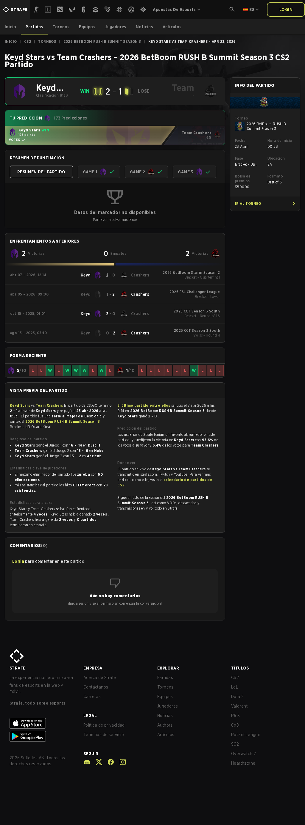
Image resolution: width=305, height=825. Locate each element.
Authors (165, 725)
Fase (239, 158)
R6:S (235, 715)
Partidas (165, 677)
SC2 (235, 744)
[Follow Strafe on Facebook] (108, 762)
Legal (90, 715)
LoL (234, 687)
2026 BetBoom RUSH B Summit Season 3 (102, 41)
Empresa (92, 668)
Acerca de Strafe (99, 677)
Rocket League (245, 734)
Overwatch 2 (243, 753)
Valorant (239, 706)
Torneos (47, 41)
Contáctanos (95, 687)
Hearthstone (243, 763)
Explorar (168, 668)
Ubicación (276, 158)
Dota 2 (237, 696)
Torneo (241, 118)
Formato (275, 176)
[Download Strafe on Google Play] (42, 736)
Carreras (92, 696)
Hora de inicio (279, 140)
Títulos (240, 668)
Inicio (11, 41)
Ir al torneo (248, 203)
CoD (235, 725)
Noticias (165, 715)
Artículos (166, 734)
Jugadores (167, 706)
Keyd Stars (20, 405)
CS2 (27, 41)
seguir (90, 753)
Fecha (240, 140)
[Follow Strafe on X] (96, 762)
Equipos (165, 696)
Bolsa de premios (242, 178)
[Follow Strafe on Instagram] (120, 762)
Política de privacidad (104, 725)
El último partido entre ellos (143, 405)
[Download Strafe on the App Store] (42, 723)
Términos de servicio (103, 734)
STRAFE (17, 668)
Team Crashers (50, 405)
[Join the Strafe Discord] (87, 762)
